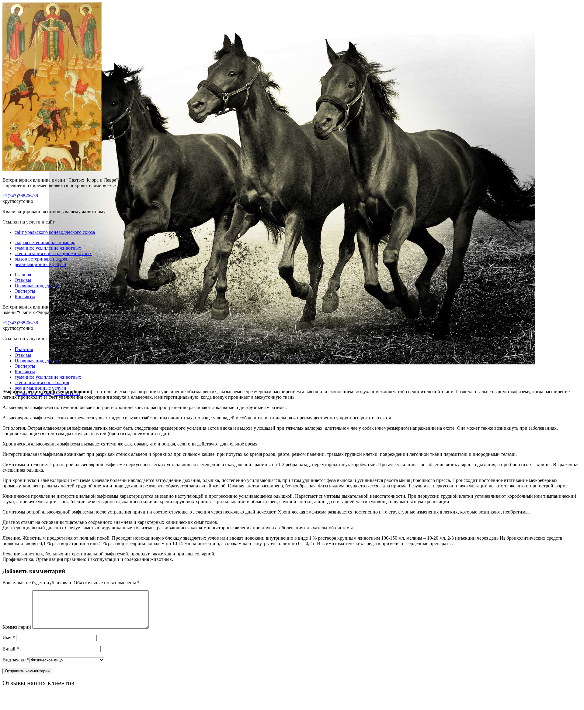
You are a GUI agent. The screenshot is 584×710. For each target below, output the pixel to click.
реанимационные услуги (40, 264)
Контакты (25, 296)
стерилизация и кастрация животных (53, 253)
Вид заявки (16, 659)
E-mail (10, 648)
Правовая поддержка (36, 285)
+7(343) (20, 195)
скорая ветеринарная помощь (45, 242)
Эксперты (25, 291)
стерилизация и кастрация (42, 382)
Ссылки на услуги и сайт (28, 338)
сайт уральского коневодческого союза (55, 232)
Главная (23, 274)
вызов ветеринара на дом (41, 258)
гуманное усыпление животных (48, 248)
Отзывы (23, 280)
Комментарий (16, 627)
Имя (8, 637)
